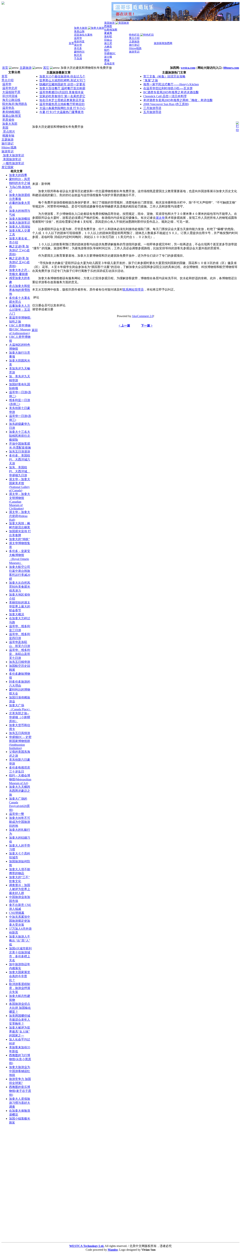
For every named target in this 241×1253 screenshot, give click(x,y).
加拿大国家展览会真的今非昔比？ (19, 976)
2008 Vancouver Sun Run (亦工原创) (166, 104)
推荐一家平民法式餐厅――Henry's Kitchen (171, 84)
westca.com (188, 67)
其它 (46, 67)
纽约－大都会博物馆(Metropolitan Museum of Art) (20, 779)
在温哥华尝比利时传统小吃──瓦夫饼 (168, 88)
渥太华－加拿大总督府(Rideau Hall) (19, 515)
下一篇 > (147, 325)
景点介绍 (8, 80)
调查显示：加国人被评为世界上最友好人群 (19, 889)
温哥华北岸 (9, 88)
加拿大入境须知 (19, 226)
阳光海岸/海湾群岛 (14, 104)
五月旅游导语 (152, 112)
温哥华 (6, 84)
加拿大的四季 (18, 175)
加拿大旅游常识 (13, 155)
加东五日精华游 (19, 661)
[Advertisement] (17, 1184)
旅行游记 (8, 143)
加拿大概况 (16, 614)
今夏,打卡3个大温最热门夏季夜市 (61, 112)
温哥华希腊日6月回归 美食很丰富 (61, 92)
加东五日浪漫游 (19, 451)
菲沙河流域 (9, 96)
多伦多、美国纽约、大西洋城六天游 (19, 459)
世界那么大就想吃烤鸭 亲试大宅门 (62, 80)
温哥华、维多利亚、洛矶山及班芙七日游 (19, 653)
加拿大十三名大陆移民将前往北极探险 (19, 435)
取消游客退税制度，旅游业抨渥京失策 (19, 988)
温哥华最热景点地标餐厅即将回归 (62, 104)
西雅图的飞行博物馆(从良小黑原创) (20, 1059)
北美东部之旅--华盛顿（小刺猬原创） (19, 717)
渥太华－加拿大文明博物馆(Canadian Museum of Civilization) (19, 501)
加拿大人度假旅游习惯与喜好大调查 (19, 1102)
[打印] (237, 125)
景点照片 (8, 131)
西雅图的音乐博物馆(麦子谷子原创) (20, 1090)
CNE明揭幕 (16, 912)
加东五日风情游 (19, 733)
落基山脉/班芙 (11, 115)
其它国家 (8, 167)
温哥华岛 (8, 107)
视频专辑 (8, 135)
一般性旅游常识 (13, 163)
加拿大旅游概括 (19, 218)
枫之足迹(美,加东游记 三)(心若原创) (19, 250)
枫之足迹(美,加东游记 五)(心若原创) (19, 262)
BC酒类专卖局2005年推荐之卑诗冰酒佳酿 (171, 92)
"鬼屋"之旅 (150, 80)
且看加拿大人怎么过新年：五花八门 (19, 309)
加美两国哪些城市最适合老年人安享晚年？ (19, 1019)
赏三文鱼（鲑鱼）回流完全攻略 (164, 76)
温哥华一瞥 (16, 813)
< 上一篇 (124, 325)
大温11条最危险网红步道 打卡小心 (62, 108)
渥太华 (160, 217)
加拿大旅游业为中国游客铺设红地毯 (19, 1071)
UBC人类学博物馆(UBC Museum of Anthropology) (20, 329)
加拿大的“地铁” (19, 539)
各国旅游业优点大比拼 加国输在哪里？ (20, 1007)
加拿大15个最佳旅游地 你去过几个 (62, 76)
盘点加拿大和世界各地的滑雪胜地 (19, 289)
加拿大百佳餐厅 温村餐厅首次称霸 (62, 88)
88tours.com (231, 67)
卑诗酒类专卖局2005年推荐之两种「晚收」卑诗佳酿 (178, 100)
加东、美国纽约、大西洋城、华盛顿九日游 (19, 471)
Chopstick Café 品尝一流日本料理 (165, 96)
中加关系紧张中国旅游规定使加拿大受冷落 (19, 920)
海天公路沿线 (11, 100)
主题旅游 (26, 67)
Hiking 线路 (9, 147)
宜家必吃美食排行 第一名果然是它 (62, 96)
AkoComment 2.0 (142, 316)
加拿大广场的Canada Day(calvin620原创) (19, 804)
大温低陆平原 (11, 92)
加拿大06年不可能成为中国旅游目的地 (19, 821)
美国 (5, 127)
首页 (5, 67)
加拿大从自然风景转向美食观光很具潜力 (19, 586)
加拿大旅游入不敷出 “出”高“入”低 (19, 940)
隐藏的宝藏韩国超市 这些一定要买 (62, 84)
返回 (35, 330)
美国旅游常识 (11, 159)
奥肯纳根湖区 (11, 111)
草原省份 (8, 119)
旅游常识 (8, 151)
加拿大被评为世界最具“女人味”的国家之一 (19, 1031)
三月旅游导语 (152, 108)
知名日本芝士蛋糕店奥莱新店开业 (62, 100)
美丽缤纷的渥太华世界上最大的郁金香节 (19, 606)
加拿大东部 (9, 123)
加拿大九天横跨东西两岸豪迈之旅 (19, 790)
